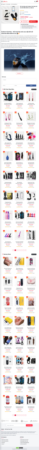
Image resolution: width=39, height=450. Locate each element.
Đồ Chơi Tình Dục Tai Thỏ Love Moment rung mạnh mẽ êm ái (19, 348)
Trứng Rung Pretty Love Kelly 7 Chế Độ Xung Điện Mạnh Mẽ (8, 203)
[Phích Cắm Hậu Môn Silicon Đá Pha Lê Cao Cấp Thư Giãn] (31, 215)
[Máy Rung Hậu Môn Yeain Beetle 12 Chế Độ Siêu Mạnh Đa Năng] (31, 195)
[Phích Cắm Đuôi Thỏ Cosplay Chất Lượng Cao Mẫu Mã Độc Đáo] (31, 136)
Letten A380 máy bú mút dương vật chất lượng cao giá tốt (8, 328)
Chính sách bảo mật (5, 441)
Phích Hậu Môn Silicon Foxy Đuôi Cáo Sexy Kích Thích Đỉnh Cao (31, 348)
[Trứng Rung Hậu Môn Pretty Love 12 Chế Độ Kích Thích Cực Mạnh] (8, 175)
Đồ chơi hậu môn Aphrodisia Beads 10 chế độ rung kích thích (8, 242)
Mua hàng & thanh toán (24, 441)
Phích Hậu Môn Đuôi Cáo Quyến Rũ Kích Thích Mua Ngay (31, 407)
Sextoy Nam (7, 254)
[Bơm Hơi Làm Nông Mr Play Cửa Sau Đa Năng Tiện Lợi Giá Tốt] (19, 215)
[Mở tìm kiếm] (35, 1)
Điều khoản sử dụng (5, 439)
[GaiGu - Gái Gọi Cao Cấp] (5, 1)
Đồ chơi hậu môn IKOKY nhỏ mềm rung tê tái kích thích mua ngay (19, 242)
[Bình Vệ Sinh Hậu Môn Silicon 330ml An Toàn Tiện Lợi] (8, 156)
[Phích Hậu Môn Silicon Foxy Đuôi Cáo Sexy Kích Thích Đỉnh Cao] (31, 340)
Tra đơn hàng (29, 425)
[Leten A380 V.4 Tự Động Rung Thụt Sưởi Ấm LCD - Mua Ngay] (19, 301)
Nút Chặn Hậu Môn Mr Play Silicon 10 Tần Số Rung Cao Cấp (8, 104)
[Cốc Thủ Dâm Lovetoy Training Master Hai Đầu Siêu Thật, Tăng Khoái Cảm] (19, 360)
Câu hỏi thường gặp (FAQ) (25, 442)
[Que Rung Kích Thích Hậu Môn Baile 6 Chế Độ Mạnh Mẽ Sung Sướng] (8, 116)
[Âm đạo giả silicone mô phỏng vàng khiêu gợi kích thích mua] (31, 281)
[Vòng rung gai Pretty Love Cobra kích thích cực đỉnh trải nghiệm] (31, 360)
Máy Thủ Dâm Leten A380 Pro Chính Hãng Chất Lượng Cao (19, 269)
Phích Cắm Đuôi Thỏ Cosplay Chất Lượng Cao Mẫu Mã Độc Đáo (31, 143)
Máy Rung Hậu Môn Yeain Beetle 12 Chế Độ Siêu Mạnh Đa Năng (31, 203)
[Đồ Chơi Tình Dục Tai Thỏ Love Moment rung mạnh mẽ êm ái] (19, 340)
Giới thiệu (3, 442)
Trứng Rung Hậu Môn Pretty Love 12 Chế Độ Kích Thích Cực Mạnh (8, 183)
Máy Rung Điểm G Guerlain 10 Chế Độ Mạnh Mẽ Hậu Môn (8, 223)
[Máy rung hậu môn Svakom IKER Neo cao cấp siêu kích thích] (8, 136)
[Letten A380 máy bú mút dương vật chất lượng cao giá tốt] (8, 321)
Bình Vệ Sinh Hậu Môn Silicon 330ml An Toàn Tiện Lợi (8, 163)
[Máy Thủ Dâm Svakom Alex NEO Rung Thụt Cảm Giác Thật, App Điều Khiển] (8, 360)
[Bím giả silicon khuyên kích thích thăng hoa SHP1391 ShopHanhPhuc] (19, 321)
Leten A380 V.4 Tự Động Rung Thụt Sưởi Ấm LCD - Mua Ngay (19, 309)
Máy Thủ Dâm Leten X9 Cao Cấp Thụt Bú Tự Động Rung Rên (31, 328)
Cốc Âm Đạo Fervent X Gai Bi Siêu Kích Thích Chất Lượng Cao (19, 407)
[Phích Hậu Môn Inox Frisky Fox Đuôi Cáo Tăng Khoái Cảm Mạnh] (19, 156)
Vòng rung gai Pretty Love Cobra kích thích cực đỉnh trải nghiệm (31, 368)
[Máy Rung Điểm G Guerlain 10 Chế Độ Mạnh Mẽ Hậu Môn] (8, 215)
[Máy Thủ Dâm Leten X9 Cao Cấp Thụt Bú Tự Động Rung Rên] (31, 321)
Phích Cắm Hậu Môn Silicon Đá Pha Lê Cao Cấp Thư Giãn (31, 223)
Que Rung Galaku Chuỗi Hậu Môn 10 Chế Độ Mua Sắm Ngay (31, 104)
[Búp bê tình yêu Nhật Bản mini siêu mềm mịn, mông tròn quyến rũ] (31, 301)
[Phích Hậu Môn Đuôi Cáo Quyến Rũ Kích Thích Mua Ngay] (31, 400)
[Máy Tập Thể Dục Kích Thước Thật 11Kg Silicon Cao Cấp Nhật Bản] (8, 261)
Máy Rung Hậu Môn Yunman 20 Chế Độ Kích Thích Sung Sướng (19, 124)
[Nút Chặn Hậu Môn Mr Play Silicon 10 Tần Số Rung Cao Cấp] (8, 96)
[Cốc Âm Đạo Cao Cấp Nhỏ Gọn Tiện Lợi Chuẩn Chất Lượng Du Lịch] (8, 400)
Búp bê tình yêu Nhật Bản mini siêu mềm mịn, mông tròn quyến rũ (31, 309)
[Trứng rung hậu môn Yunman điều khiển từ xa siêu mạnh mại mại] (19, 96)
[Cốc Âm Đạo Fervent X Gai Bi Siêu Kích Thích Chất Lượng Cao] (19, 400)
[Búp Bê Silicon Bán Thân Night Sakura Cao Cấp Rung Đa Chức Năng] (8, 380)
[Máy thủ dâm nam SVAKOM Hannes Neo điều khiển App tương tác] (19, 281)
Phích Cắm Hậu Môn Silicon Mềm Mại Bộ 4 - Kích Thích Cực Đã (19, 143)
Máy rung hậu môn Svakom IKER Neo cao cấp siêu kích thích (8, 143)
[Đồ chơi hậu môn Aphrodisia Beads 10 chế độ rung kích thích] (8, 235)
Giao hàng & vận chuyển (24, 439)
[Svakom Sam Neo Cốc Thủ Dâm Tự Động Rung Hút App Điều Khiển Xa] (8, 281)
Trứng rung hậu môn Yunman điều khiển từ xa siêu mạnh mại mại (19, 104)
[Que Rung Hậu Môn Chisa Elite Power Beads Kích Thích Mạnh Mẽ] (31, 156)
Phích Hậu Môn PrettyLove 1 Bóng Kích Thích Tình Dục (19, 183)
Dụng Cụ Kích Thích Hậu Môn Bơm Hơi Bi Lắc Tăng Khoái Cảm (31, 183)
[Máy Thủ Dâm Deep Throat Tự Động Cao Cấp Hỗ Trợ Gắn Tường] (8, 340)
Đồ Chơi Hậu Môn (27, 14)
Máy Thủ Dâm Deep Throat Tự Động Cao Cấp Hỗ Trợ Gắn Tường (8, 348)
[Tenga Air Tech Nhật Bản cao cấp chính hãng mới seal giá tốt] (8, 301)
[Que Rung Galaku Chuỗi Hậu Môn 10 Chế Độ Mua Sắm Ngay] (31, 96)
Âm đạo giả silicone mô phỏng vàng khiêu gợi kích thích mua (31, 289)
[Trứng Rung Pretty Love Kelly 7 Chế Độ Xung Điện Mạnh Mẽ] (8, 195)
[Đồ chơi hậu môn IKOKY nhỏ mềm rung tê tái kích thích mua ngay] (19, 235)
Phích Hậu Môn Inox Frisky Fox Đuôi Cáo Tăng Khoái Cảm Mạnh (19, 163)
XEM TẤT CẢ (34, 89)
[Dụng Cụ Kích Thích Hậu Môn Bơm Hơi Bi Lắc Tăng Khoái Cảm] (31, 175)
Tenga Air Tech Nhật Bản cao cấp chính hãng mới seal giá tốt (8, 309)
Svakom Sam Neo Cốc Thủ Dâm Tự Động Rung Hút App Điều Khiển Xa (8, 289)
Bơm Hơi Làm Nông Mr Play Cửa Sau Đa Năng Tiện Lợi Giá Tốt (19, 223)
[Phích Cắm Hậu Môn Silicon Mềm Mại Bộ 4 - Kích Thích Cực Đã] (19, 136)
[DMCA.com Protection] (19, 447)
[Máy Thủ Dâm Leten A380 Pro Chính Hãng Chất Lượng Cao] (19, 261)
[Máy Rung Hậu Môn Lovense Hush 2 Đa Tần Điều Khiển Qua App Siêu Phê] (19, 195)
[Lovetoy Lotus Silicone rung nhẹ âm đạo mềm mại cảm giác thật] (31, 261)
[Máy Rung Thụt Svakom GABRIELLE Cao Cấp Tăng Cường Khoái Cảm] (31, 116)
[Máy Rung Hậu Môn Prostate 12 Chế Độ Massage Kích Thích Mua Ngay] (31, 235)
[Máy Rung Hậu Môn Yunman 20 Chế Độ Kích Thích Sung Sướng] (19, 116)
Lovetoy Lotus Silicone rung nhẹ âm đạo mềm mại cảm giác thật (31, 269)
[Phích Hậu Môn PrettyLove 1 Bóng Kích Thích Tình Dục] (19, 175)
